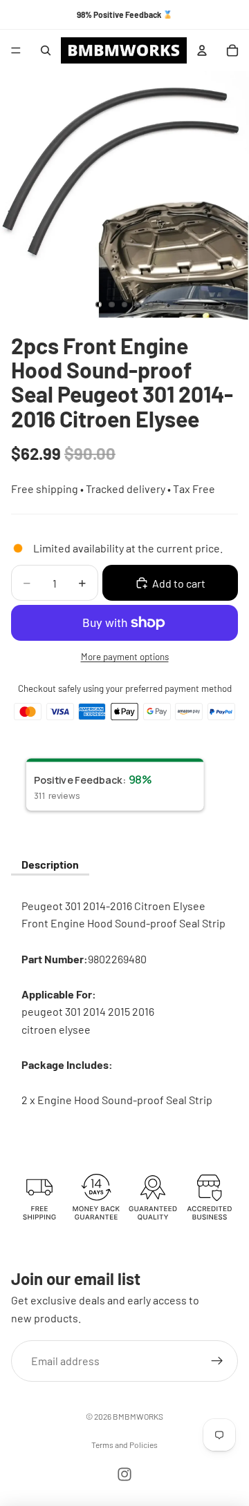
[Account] (202, 50)
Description (50, 864)
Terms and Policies (124, 1444)
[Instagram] (124, 1474)
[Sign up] (217, 1360)
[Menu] (16, 50)
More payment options (125, 656)
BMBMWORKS (138, 1416)
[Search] (45, 50)
